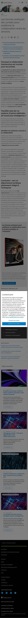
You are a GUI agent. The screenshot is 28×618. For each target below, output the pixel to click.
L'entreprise (4, 549)
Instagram (7, 593)
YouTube (15, 593)
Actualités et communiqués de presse (10, 552)
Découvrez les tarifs (10, 332)
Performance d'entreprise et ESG (9, 567)
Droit (2, 572)
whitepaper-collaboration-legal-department (9, 283)
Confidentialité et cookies (7, 608)
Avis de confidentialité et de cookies (14, 317)
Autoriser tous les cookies (14, 323)
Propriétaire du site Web (7, 585)
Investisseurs (4, 582)
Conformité (3, 570)
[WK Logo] (6, 597)
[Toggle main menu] (26, 2)
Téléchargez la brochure (11, 329)
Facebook (2, 593)
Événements (4, 554)
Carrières (3, 580)
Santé (2, 562)
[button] (2, 37)
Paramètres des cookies (14, 320)
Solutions (3, 559)
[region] (14, 309)
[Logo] (7, 2)
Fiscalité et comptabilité (7, 564)
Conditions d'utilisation (7, 605)
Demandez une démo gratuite (13, 335)
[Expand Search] (19, 2)
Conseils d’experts (8, 543)
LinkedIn (11, 593)
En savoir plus (7, 407)
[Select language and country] (23, 2)
